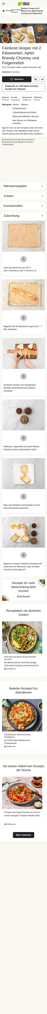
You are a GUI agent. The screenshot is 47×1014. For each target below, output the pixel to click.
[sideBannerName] (23, 164)
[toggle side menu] (3, 3)
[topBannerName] (24, 19)
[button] (23, 196)
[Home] (3, 11)
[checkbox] (3, 72)
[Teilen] (42, 79)
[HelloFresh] (23, 4)
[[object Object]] (35, 79)
